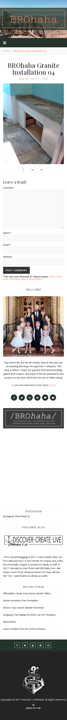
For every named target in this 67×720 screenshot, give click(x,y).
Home (6, 50)
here (51, 385)
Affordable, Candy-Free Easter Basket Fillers (27, 593)
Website (7, 256)
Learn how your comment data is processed (32, 278)
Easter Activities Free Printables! (20, 600)
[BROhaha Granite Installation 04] (33, 123)
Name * (7, 232)
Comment (8, 187)
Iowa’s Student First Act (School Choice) (24, 628)
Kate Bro (24, 78)
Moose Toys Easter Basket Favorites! (23, 607)
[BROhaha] (33, 19)
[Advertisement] (33, 468)
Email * (7, 244)
